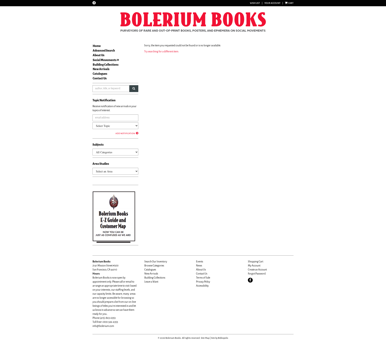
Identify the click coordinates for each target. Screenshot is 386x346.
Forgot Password (257, 273)
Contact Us (100, 78)
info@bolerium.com (103, 326)
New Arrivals (101, 69)
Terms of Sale (203, 277)
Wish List (255, 3)
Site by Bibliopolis (219, 338)
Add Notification (125, 133)
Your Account (272, 3)
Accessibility (202, 285)
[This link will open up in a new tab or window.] (113, 216)
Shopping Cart (255, 261)
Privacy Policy (203, 281)
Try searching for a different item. (161, 51)
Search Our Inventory (155, 261)
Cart (291, 3)
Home (97, 46)
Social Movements (104, 60)
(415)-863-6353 (108, 318)
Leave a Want (151, 281)
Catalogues (100, 73)
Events (199, 261)
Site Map (205, 338)
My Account (254, 265)
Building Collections (105, 64)
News (199, 265)
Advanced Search (104, 50)
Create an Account (257, 269)
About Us (98, 55)
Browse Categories (154, 265)
